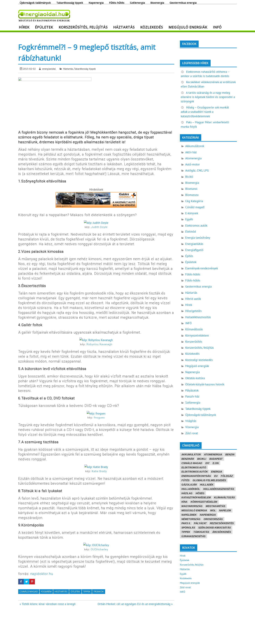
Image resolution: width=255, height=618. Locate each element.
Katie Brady (99, 471)
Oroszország (213, 519)
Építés (189, 256)
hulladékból (190, 489)
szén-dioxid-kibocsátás (214, 527)
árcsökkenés (221, 532)
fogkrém (46, 591)
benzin (229, 454)
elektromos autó (193, 467)
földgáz (227, 476)
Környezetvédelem (197, 335)
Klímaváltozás (194, 329)
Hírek (24, 27)
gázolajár (189, 484)
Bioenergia (157, 2)
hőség (200, 493)
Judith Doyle (99, 227)
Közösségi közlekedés (199, 360)
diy (207, 463)
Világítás (190, 421)
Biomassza (191, 195)
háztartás (61, 591)
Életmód (190, 231)
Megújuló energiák (188, 27)
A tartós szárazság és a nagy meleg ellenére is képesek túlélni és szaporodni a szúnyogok (208, 97)
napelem (225, 510)
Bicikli (189, 177)
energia (216, 471)
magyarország (191, 506)
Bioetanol (191, 189)
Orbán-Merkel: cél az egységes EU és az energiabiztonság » (135, 604)
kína (184, 501)
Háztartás (124, 27)
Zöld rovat (191, 433)
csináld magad (29, 591)
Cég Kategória (194, 201)
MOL (213, 510)
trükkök (99, 591)
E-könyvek (191, 213)
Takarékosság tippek (69, 2)
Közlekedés (151, 27)
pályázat (200, 523)
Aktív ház (191, 152)
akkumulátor (191, 454)
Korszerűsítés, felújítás (83, 27)
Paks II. (186, 523)
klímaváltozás (224, 497)
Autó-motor (192, 164)
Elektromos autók (196, 225)
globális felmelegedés (209, 480)
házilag (186, 493)
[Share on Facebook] (21, 581)
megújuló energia (194, 510)
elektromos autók (194, 471)
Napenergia (96, 2)
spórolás (188, 527)
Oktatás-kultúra (195, 378)
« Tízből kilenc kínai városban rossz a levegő (47, 604)
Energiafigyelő (194, 250)
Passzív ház (192, 396)
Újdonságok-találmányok (35, 2)
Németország (190, 519)
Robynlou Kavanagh (99, 344)
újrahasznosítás (193, 536)
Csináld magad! (195, 207)
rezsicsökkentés (222, 523)
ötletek (75, 591)
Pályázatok (192, 390)
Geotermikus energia (183, 2)
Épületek (44, 27)
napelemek (189, 514)
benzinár (187, 458)
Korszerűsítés (193, 341)
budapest (216, 458)
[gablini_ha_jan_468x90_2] (96, 207)
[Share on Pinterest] (32, 581)
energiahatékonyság (196, 476)
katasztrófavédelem (196, 497)
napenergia (208, 514)
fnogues (99, 417)
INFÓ (217, 27)
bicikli (201, 458)
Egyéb (189, 219)
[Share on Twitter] (26, 581)
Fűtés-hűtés (116, 2)
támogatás (201, 532)
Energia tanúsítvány (197, 238)
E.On (216, 463)
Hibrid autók (193, 299)
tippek (86, 591)
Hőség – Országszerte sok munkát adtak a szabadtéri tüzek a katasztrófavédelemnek (205, 111)
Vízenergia (192, 427)
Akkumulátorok (194, 146)
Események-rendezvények (201, 268)
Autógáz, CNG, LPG (197, 170)
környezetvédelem (204, 501)
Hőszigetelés (193, 311)
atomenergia (213, 454)
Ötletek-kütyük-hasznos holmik (204, 384)
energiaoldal (49, 68)
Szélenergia (137, 2)
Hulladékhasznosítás (198, 317)
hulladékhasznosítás (218, 489)
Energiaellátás (194, 244)
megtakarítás (215, 506)
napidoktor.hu (41, 574)
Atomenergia (193, 158)
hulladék (206, 484)
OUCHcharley (99, 549)
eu (216, 476)
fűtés (185, 480)
